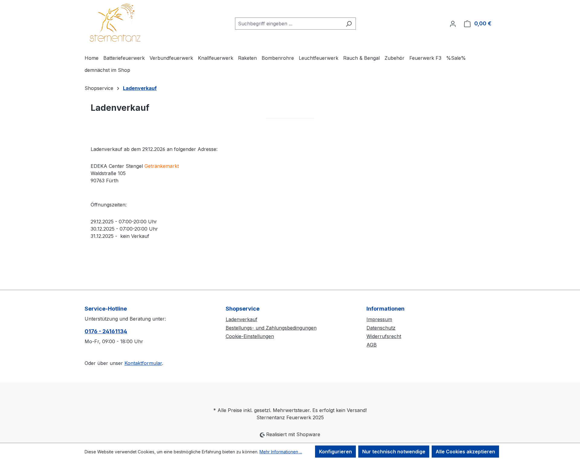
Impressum (379, 319)
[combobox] (288, 24)
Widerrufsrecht (383, 336)
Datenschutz (380, 328)
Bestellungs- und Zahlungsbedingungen (271, 328)
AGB (371, 345)
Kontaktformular (143, 363)
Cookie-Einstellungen (250, 336)
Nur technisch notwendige (393, 452)
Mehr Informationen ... (280, 451)
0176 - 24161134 (106, 331)
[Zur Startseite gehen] (115, 22)
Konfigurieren (335, 452)
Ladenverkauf (241, 319)
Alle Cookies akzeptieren (465, 452)
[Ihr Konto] (453, 24)
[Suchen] (349, 24)
